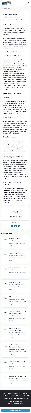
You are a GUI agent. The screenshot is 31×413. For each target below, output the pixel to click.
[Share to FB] (12, 226)
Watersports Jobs (8, 398)
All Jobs (9, 393)
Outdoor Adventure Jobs (23, 396)
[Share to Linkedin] (15, 226)
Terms (12, 396)
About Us (24, 393)
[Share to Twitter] (19, 226)
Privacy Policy (4, 396)
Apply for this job (15, 410)
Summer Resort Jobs (15, 401)
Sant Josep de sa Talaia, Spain (11, 19)
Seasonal (17, 17)
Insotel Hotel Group (8, 17)
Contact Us (17, 393)
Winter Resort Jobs (20, 398)
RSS (3, 393)
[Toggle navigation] (28, 3)
